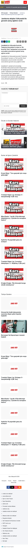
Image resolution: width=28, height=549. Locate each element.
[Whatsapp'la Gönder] (9, 42)
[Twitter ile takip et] (12, 487)
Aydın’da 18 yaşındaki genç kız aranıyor (16, 7)
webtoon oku (6, 509)
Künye (9, 480)
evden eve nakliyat (7, 493)
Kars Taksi (5, 538)
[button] (20, 42)
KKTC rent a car (7, 523)
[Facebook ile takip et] (8, 487)
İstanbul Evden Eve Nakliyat (10, 528)
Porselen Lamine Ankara (9, 506)
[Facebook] (2, 42)
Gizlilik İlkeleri (21, 480)
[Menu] (25, 2)
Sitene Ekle (13, 482)
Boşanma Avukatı (7, 518)
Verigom (5, 526)
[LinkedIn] (7, 42)
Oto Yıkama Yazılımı (8, 531)
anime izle (5, 503)
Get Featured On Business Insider (11, 520)
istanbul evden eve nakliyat (10, 511)
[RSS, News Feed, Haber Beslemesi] (20, 487)
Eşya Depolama (7, 501)
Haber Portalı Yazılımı (9, 546)
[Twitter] (4, 42)
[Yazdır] (18, 42)
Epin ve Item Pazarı (8, 498)
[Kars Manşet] (5, 2)
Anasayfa (5, 13)
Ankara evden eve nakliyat (9, 515)
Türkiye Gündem (14, 13)
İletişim (15, 480)
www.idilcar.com (7, 496)
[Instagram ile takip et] (16, 487)
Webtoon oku (6, 533)
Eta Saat (5, 541)
